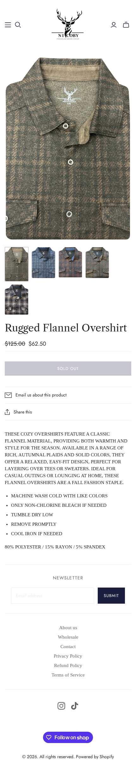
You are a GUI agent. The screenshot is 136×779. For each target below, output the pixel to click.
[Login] (113, 24)
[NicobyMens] (68, 24)
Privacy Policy (68, 656)
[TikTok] (74, 706)
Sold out (68, 369)
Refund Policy (68, 665)
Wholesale (68, 637)
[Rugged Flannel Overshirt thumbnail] (16, 264)
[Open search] (18, 25)
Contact (68, 646)
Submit (111, 596)
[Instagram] (61, 706)
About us (68, 627)
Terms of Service (68, 674)
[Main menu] (8, 25)
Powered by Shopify (95, 756)
